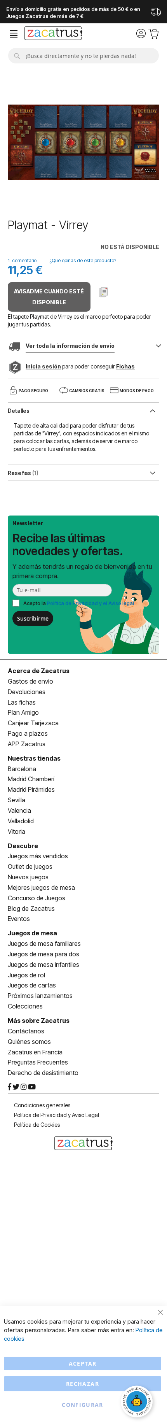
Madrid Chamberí (31, 779)
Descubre (23, 846)
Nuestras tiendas (34, 758)
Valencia (19, 810)
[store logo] (53, 34)
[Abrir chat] (138, 1402)
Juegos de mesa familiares (44, 943)
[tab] (83, 410)
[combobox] (83, 55)
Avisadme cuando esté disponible (49, 296)
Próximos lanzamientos (40, 996)
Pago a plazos (28, 733)
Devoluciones (26, 692)
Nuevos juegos (28, 877)
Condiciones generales (42, 1105)
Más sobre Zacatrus (39, 1020)
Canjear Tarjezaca (33, 723)
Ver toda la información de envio (70, 345)
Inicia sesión (43, 366)
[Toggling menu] (13, 34)
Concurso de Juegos (36, 898)
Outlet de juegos (30, 866)
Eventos (19, 918)
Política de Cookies (37, 1124)
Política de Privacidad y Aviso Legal (56, 1115)
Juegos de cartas (32, 985)
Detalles (19, 410)
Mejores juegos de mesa (41, 887)
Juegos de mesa (32, 933)
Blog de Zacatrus (31, 908)
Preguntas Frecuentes (38, 1062)
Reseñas (22, 473)
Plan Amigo (23, 712)
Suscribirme (33, 618)
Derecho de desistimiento (43, 1073)
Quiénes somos (29, 1041)
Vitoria (16, 831)
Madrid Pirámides (31, 789)
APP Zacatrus (26, 744)
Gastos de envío (30, 681)
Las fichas (22, 702)
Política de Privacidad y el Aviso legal (90, 603)
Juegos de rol (26, 975)
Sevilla (16, 800)
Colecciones (25, 1006)
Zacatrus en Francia (35, 1052)
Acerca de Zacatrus (39, 671)
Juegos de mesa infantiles (43, 964)
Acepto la (78, 603)
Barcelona (22, 769)
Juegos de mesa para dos (43, 954)
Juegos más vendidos (38, 856)
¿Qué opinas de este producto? (82, 260)
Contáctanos (26, 1031)
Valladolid (21, 821)
